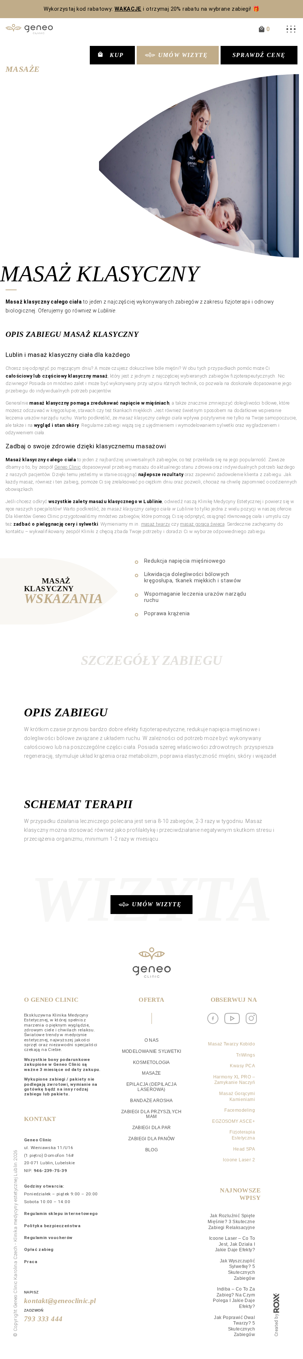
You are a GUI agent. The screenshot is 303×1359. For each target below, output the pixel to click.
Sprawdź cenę (259, 55)
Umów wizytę (183, 55)
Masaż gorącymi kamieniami (237, 1096)
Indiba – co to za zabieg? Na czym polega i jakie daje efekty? (234, 1297)
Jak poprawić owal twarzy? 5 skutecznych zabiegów (234, 1326)
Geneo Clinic (67, 467)
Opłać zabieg (39, 1249)
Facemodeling (239, 1110)
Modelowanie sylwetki (151, 1051)
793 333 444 (43, 1319)
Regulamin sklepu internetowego (61, 1213)
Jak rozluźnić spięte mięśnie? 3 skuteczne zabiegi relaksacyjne (231, 1221)
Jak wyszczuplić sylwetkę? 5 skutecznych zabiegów (237, 1269)
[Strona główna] (29, 29)
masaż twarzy (155, 524)
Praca (30, 1261)
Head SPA (244, 1149)
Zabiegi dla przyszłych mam (151, 1114)
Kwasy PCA (242, 1065)
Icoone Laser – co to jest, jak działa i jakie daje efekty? (232, 1244)
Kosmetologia (151, 1062)
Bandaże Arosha (151, 1100)
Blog (151, 1149)
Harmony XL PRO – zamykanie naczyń (234, 1079)
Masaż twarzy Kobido (231, 1044)
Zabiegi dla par (151, 1127)
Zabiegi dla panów (151, 1138)
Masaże (23, 69)
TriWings (245, 1055)
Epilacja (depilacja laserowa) (151, 1087)
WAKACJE (128, 9)
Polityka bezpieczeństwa (52, 1225)
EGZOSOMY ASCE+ (233, 1121)
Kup (117, 55)
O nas (151, 1040)
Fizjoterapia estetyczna (242, 1135)
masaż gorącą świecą (202, 524)
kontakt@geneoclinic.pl (60, 1301)
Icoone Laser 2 (239, 1159)
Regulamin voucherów (48, 1237)
